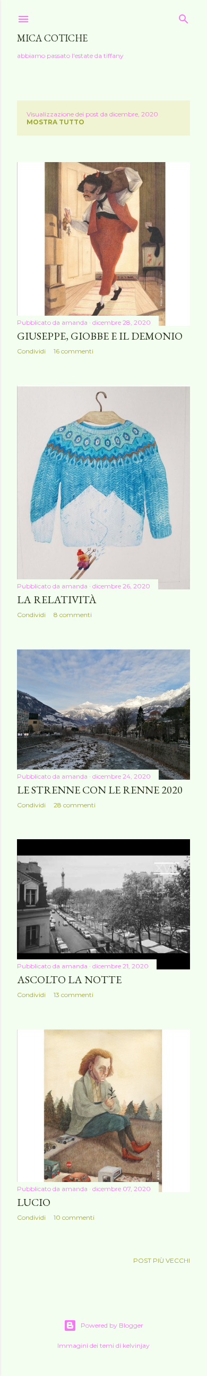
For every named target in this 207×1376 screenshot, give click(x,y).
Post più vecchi (161, 1260)
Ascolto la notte (69, 979)
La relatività (57, 599)
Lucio (33, 1202)
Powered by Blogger (112, 1325)
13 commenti (73, 995)
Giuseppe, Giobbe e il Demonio (100, 336)
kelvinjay (136, 1345)
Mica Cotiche (52, 38)
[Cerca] (183, 16)
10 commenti (74, 1217)
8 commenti (73, 615)
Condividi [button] (31, 351)
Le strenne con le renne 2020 (100, 790)
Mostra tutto (55, 122)
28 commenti (75, 805)
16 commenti (73, 351)
